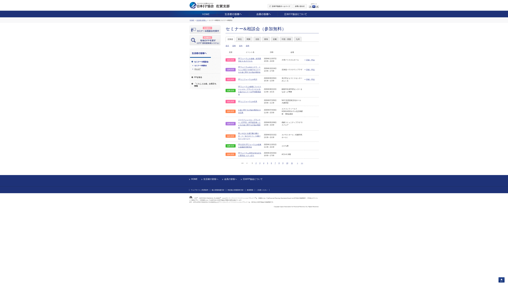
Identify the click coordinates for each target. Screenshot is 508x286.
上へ (501, 280)
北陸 (257, 39)
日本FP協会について (253, 179)
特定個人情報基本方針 (236, 190)
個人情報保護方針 (218, 190)
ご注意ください (262, 190)
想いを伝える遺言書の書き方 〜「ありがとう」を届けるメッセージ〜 (249, 136)
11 (292, 163)
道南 (247, 46)
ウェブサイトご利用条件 (199, 190)
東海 (266, 39)
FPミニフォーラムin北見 (247, 101)
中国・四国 (286, 39)
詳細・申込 (310, 60)
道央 (240, 46)
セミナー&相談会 (200, 65)
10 (287, 163)
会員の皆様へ (230, 179)
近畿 (275, 39)
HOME (194, 179)
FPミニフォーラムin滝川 (247, 79)
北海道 (230, 39)
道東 (234, 46)
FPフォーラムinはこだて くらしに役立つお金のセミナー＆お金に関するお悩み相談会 (249, 69)
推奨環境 (250, 190)
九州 (298, 39)
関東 (248, 39)
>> (302, 163)
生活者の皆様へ (210, 179)
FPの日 (197, 69)
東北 (240, 39)
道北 (227, 46)
